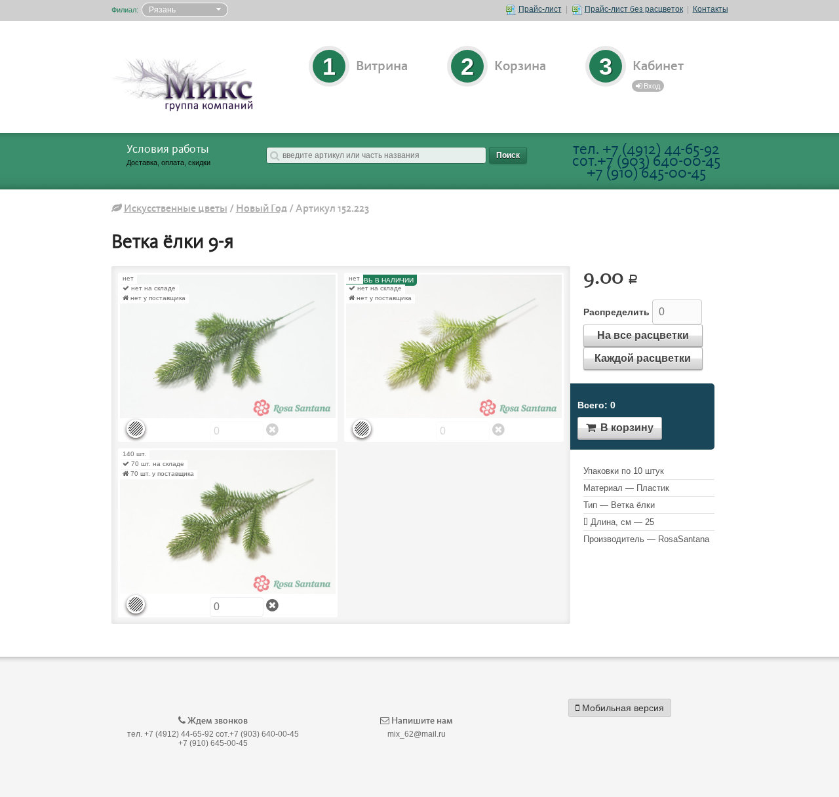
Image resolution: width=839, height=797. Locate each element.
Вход (651, 86)
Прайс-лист (540, 9)
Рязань (162, 9)
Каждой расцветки (643, 358)
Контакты (710, 9)
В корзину (626, 427)
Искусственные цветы (175, 208)
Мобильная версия (621, 708)
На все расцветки (643, 335)
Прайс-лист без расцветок (634, 9)
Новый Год (261, 208)
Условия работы (168, 149)
